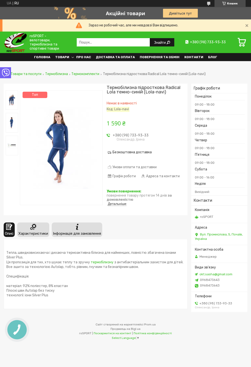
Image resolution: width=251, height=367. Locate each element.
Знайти (160, 42)
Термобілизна (56, 74)
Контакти (193, 57)
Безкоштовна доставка (132, 152)
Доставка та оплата (115, 57)
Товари (62, 57)
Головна (42, 57)
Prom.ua (150, 324)
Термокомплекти (85, 74)
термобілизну (102, 262)
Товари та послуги (26, 74)
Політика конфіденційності (153, 333)
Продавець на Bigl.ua (125, 329)
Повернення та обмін (159, 57)
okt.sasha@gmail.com (216, 274)
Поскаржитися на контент (112, 333)
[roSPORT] (15, 42)
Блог (212, 57)
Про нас (83, 57)
